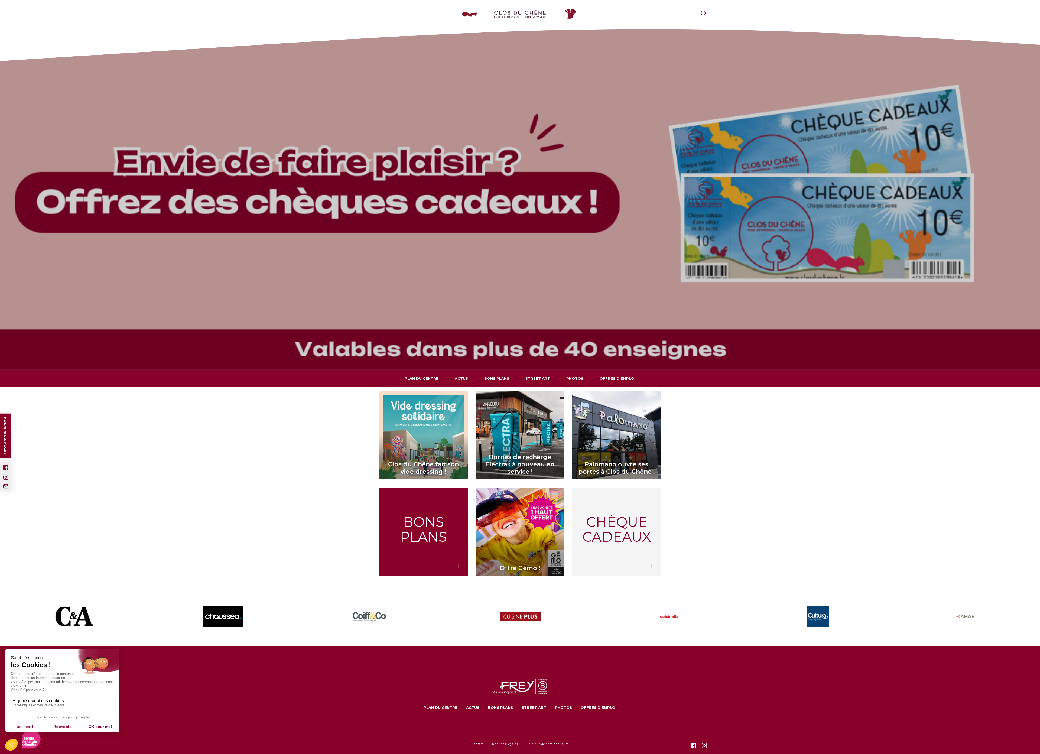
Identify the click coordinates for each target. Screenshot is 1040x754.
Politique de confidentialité (547, 744)
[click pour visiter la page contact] (5, 486)
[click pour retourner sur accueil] (74, 616)
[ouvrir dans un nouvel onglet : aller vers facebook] (5, 467)
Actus (461, 378)
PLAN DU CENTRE (421, 378)
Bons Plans (496, 378)
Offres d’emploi (617, 378)
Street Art (537, 378)
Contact (477, 744)
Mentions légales (505, 744)
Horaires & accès (5, 436)
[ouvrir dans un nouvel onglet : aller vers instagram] (5, 477)
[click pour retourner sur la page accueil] (520, 14)
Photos (574, 378)
